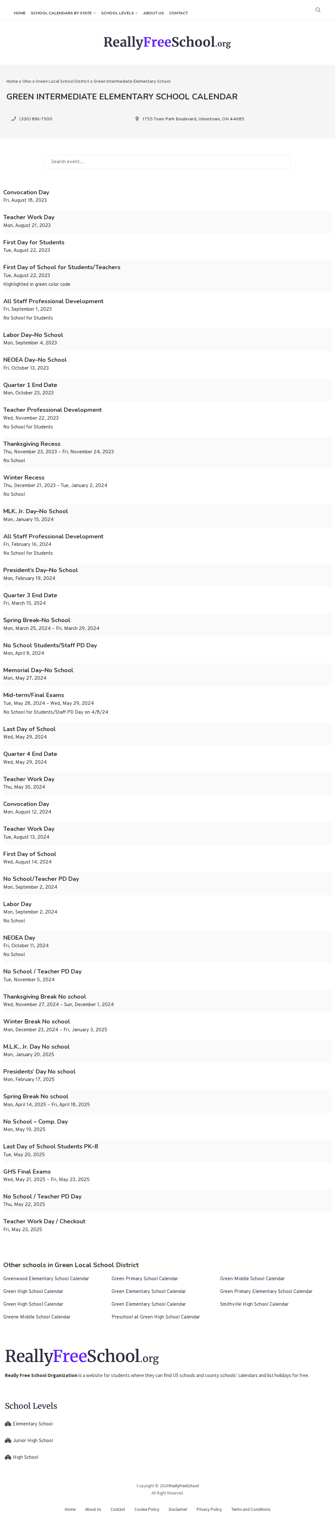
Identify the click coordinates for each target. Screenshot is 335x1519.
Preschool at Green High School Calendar (156, 1317)
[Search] (318, 9)
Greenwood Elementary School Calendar (46, 1279)
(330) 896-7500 (35, 119)
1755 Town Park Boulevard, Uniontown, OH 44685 (193, 119)
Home (20, 13)
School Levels (117, 13)
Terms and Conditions (250, 1509)
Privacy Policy (209, 1509)
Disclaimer (178, 1509)
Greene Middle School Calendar (36, 1317)
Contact (178, 13)
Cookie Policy (146, 1509)
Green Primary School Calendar (145, 1279)
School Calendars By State (61, 13)
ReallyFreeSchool (183, 1486)
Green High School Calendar (33, 1292)
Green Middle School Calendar (252, 1279)
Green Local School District (62, 81)
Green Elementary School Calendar (149, 1292)
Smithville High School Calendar (254, 1304)
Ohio (26, 81)
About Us (153, 13)
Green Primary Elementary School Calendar (266, 1292)
